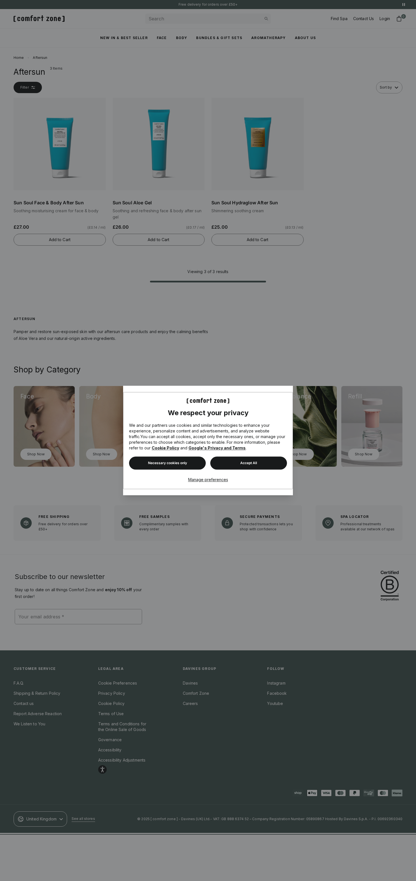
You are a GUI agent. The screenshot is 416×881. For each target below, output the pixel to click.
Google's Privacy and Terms (217, 447)
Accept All (248, 463)
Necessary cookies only (167, 463)
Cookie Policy (165, 447)
